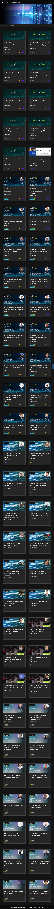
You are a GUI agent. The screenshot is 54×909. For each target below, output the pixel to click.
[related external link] (49, 6)
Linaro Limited (22, 907)
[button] (14, 43)
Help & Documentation (31, 907)
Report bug (53, 366)
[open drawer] (2, 2)
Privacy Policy (40, 907)
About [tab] (12, 25)
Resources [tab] (5, 25)
